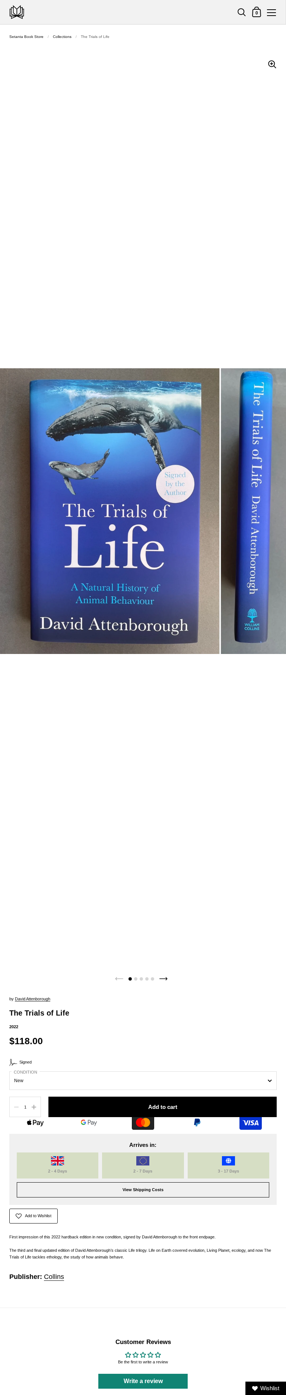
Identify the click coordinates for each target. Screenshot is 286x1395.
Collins (54, 1276)
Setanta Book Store (26, 37)
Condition (25, 1072)
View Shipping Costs (143, 1189)
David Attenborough (32, 999)
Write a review (143, 1381)
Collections (62, 37)
